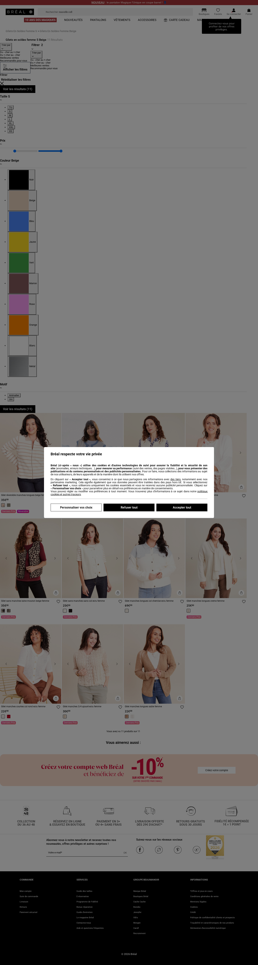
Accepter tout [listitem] (182, 507)
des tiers (175, 479)
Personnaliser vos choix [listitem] (76, 507)
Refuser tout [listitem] (129, 507)
